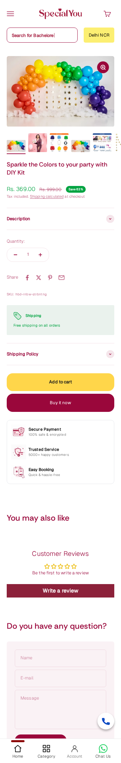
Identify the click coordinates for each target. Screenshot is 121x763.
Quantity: (16, 241)
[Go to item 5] (102, 143)
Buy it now (60, 403)
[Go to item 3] (59, 143)
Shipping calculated (47, 196)
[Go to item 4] (80, 147)
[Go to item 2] (37, 143)
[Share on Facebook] (27, 277)
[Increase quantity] (40, 254)
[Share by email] (61, 277)
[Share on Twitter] (38, 277)
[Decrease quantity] (15, 254)
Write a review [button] (61, 590)
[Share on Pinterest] (50, 277)
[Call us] (105, 721)
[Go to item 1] (16, 147)
